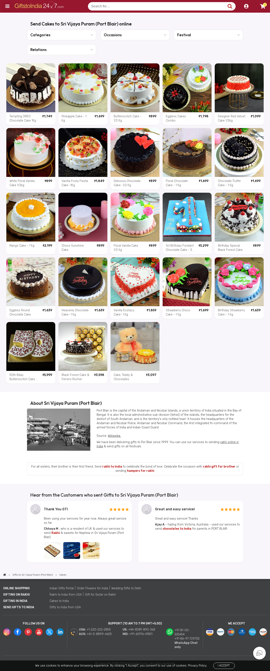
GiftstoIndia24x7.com (40, 6)
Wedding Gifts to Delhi (126, 588)
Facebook (17, 632)
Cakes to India (59, 601)
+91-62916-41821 (141, 634)
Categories (40, 34)
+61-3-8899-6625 (99, 634)
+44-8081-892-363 (141, 629)
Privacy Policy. (197, 665)
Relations (38, 49)
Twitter (49, 632)
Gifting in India (15, 601)
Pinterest (28, 632)
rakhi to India (112, 466)
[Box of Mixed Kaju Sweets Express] (52, 550)
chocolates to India (177, 529)
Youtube (39, 632)
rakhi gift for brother (219, 466)
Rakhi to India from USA (66, 594)
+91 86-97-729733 (187, 638)
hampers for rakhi (140, 471)
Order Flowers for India (92, 588)
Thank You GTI (56, 509)
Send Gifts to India (18, 607)
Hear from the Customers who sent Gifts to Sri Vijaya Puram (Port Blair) (104, 495)
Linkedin (60, 632)
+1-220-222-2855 (99, 629)
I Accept (224, 665)
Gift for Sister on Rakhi (100, 594)
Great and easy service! (175, 509)
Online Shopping (16, 588)
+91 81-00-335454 (182, 632)
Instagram (7, 632)
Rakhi (55, 533)
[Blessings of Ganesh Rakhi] (91, 550)
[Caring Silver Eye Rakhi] (71, 550)
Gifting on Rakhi (16, 594)
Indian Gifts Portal (62, 588)
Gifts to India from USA (65, 607)
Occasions (113, 34)
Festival (184, 34)
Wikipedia (114, 436)
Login (246, 6)
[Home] (4, 574)
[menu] (7, 6)
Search (230, 6)
